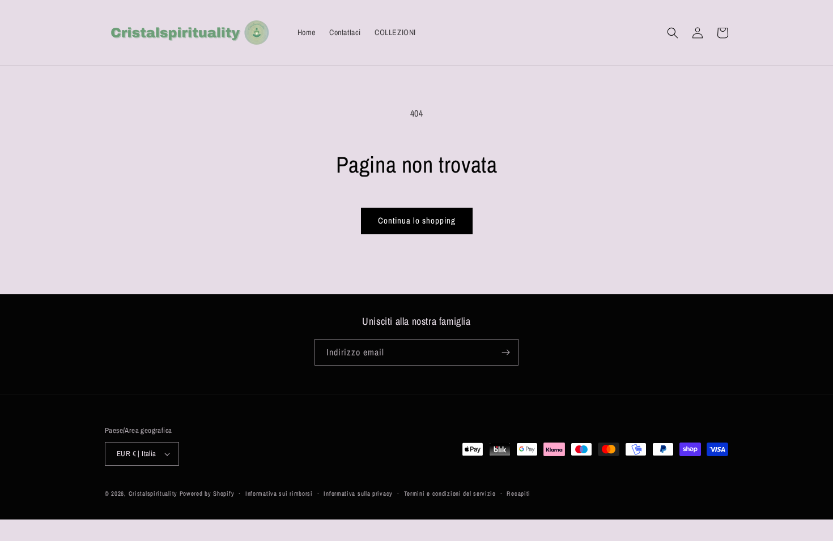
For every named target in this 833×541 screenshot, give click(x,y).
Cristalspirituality (154, 493)
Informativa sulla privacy (358, 493)
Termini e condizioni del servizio (450, 493)
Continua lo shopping (417, 220)
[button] (672, 32)
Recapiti (518, 493)
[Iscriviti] (505, 352)
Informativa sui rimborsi (279, 493)
